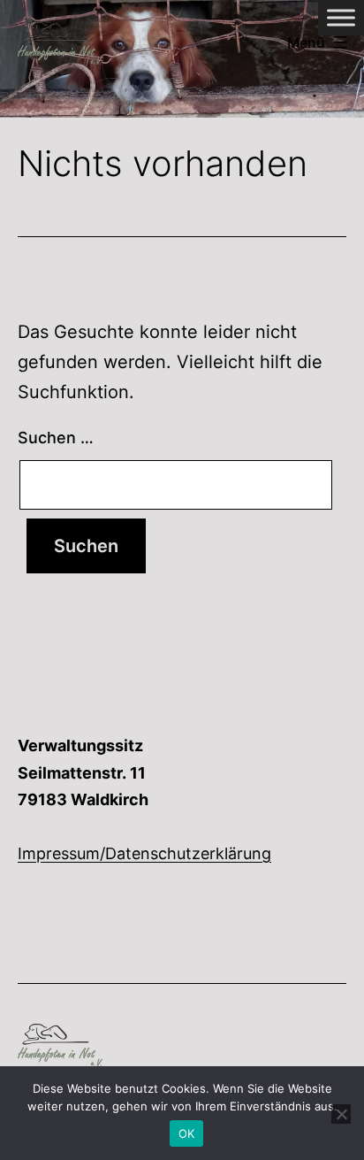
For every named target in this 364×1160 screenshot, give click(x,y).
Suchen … (56, 437)
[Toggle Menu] (341, 17)
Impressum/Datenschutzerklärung (144, 853)
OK (186, 1133)
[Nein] (341, 1114)
